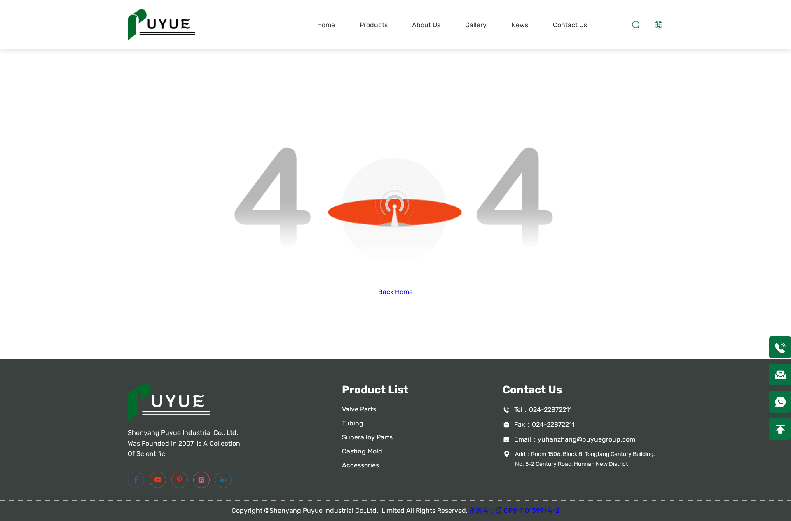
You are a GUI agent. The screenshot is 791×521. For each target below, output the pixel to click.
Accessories (360, 465)
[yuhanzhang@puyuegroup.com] (780, 374)
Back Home (395, 292)
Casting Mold (362, 451)
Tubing (352, 423)
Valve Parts (359, 409)
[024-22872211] (780, 347)
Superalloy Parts (367, 437)
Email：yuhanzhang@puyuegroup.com (574, 439)
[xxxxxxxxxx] (780, 402)
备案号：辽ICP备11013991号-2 (514, 510)
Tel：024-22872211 (543, 410)
